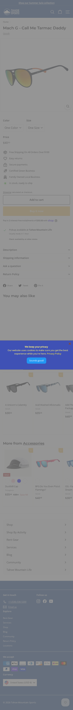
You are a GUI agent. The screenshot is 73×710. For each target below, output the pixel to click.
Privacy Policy (54, 353)
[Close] (70, 343)
